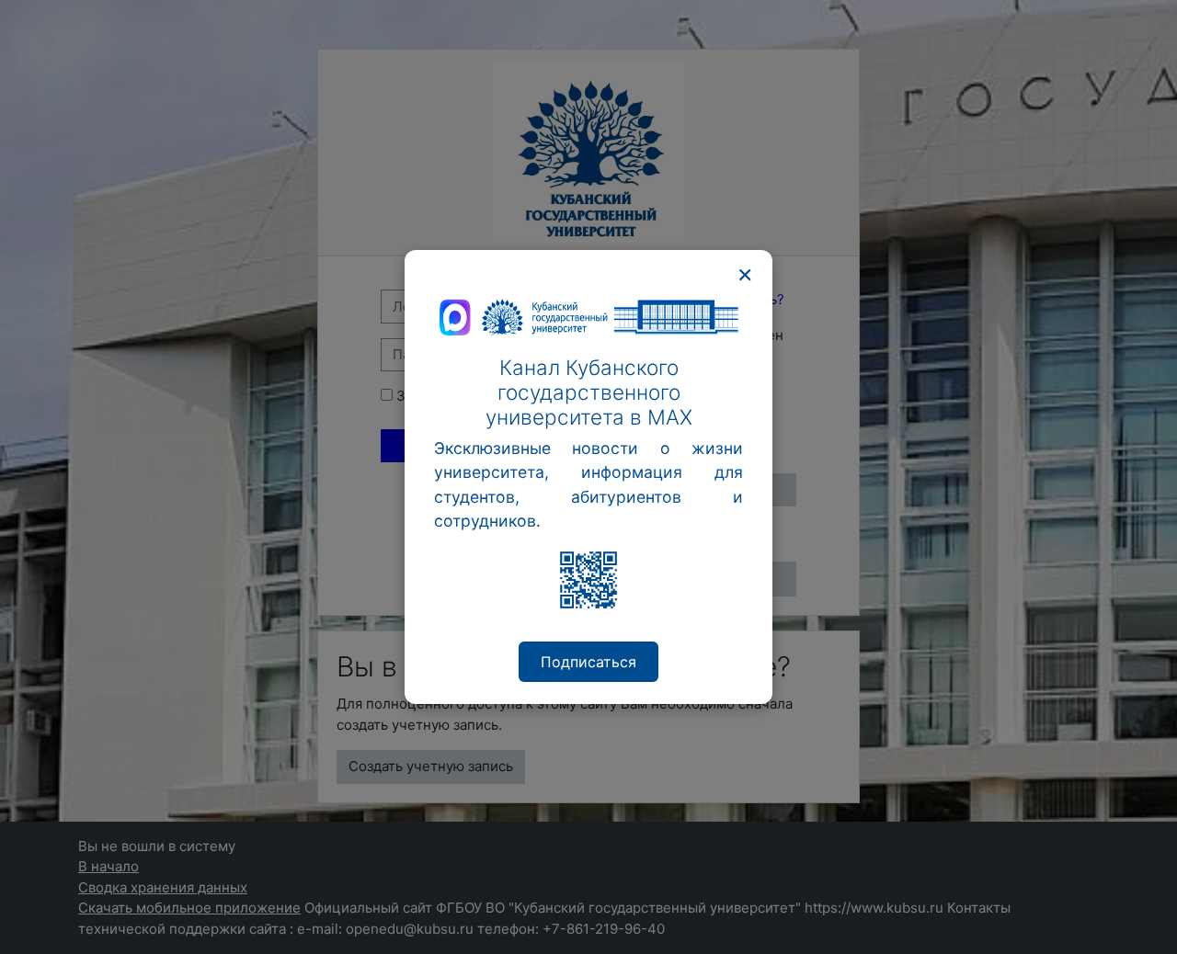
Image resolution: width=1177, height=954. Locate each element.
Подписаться (588, 662)
